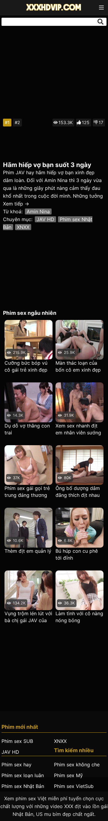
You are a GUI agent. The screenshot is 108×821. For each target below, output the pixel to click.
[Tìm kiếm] (101, 22)
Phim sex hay (17, 765)
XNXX (23, 227)
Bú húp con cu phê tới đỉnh (77, 554)
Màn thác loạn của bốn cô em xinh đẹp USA (78, 366)
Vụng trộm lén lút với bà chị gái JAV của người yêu (28, 617)
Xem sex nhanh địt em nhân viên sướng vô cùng (78, 429)
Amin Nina (38, 211)
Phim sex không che (77, 765)
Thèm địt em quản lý (27, 551)
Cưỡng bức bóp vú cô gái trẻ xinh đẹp (25, 366)
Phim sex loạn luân (23, 775)
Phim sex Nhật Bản (23, 786)
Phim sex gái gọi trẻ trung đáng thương (27, 491)
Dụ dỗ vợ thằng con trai (27, 429)
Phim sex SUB (17, 741)
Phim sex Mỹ (68, 775)
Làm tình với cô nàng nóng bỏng (79, 616)
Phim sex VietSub (74, 786)
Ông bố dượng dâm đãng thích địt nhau (78, 491)
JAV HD (45, 219)
